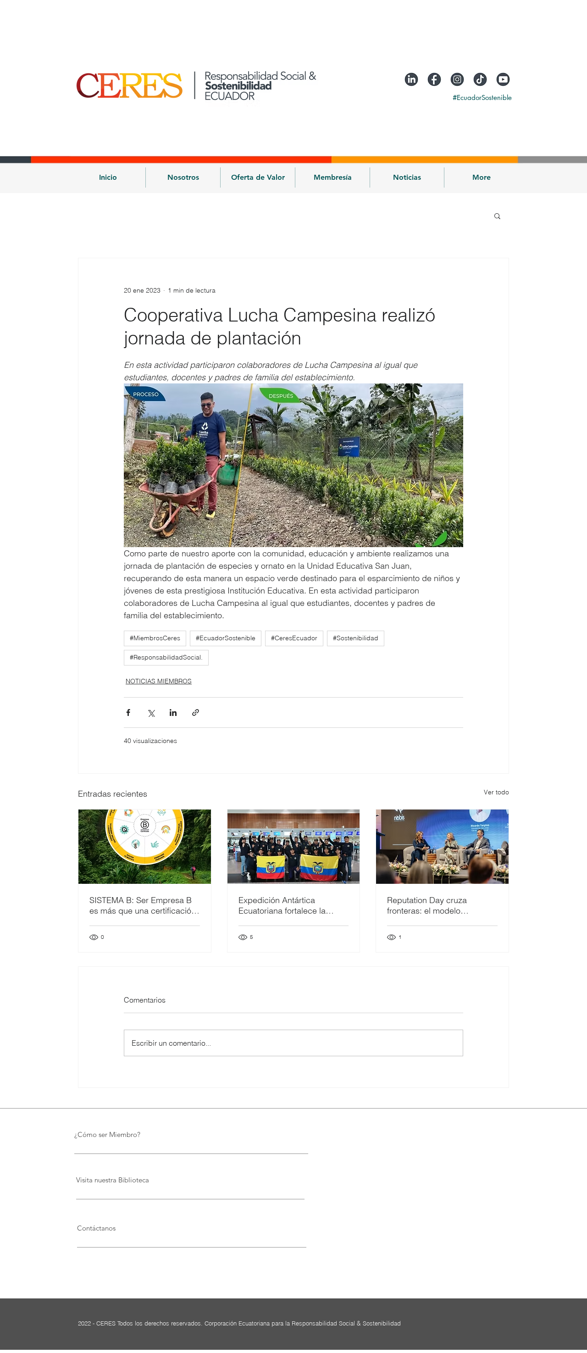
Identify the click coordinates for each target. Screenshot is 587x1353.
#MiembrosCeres (155, 638)
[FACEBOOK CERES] (434, 79)
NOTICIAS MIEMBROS (159, 681)
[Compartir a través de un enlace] (195, 712)
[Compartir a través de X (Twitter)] (150, 712)
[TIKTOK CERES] (480, 79)
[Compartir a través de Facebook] (128, 712)
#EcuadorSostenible (225, 638)
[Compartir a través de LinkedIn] (173, 712)
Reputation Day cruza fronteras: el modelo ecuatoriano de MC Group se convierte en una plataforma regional (440, 905)
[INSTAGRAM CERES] (457, 79)
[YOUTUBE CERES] (503, 79)
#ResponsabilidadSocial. (166, 657)
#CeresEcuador (294, 638)
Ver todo (496, 792)
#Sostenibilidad (355, 638)
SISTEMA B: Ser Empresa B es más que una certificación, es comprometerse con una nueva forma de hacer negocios (143, 905)
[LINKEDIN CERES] (411, 79)
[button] (183, 177)
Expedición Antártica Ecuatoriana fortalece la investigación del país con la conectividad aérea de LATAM (290, 905)
